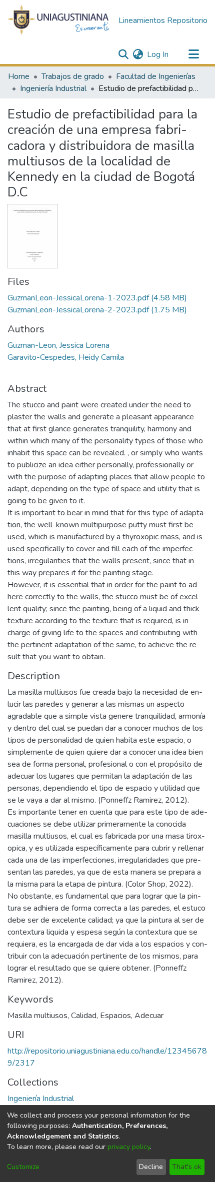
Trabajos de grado (73, 76)
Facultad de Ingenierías (156, 76)
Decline (151, 1167)
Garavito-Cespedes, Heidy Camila (66, 357)
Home (19, 76)
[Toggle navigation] (194, 54)
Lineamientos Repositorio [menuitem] (163, 20)
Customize (23, 1167)
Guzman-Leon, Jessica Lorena (59, 345)
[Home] (59, 20)
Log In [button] (158, 54)
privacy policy (129, 1147)
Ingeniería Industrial (53, 88)
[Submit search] (123, 54)
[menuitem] (138, 54)
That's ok (187, 1167)
